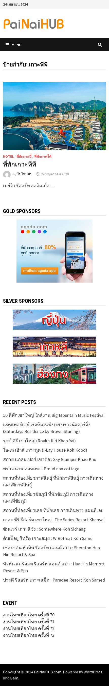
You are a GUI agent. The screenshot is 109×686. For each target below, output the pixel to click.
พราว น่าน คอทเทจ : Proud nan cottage (41, 469)
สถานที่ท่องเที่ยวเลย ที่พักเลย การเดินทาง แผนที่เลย (53, 510)
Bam (14, 677)
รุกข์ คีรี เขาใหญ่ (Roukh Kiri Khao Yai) (39, 441)
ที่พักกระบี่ (23, 156)
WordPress (93, 671)
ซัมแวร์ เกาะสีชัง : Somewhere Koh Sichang (44, 529)
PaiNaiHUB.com (47, 671)
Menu (17, 44)
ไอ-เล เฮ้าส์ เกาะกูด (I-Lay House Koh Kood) (45, 450)
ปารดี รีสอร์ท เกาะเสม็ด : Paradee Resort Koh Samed (54, 580)
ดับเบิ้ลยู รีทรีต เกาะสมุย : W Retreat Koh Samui (48, 538)
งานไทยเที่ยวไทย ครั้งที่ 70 (29, 615)
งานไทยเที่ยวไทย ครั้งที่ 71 (29, 621)
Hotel (8, 156)
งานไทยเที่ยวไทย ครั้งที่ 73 (29, 635)
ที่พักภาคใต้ (42, 156)
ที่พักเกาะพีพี (19, 164)
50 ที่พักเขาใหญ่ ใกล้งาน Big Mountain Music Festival (53, 415)
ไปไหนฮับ (24, 174)
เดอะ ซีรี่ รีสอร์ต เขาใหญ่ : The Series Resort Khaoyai (53, 520)
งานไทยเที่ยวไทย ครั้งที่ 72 (29, 628)
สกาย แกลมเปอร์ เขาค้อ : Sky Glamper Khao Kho (49, 459)
